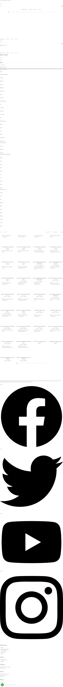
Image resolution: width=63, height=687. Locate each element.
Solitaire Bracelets (2, 137)
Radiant (1, 184)
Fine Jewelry (1, 97)
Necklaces (1, 124)
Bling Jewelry (2, 87)
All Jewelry (1, 77)
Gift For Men (2, 107)
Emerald (1, 164)
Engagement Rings (24, 9)
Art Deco (1, 192)
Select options (7, 290)
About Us (31, 9)
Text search (1, 62)
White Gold (1, 149)
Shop (0, 59)
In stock (1, 71)
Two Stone (1, 222)
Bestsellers (1, 84)
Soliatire (1, 209)
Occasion (1, 127)
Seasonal (1, 134)
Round (1, 187)
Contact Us (39, 9)
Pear (0, 177)
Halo (0, 199)
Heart (0, 167)
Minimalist (1, 202)
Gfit (0, 104)
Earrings (1, 94)
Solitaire (1, 212)
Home (1, 57)
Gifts (0, 117)
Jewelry (35, 9)
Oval (0, 174)
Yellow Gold (1, 152)
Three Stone (1, 219)
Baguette (1, 157)
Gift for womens (2, 114)
